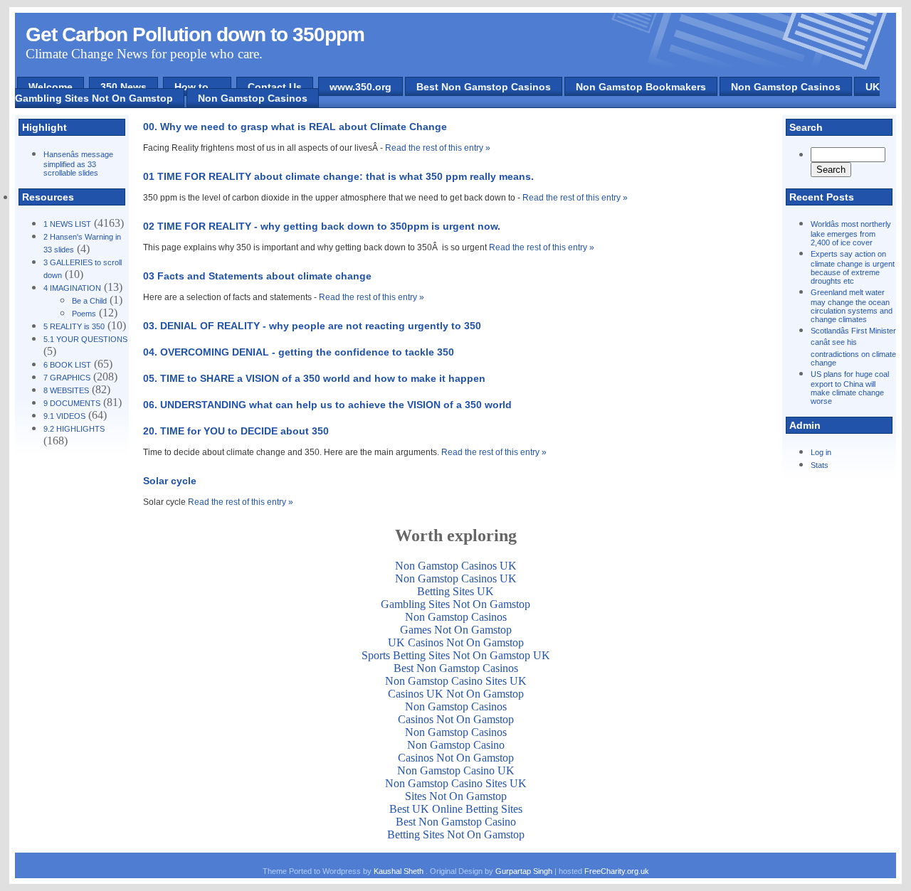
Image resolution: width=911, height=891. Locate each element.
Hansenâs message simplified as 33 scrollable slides (78, 163)
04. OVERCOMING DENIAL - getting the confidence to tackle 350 (298, 352)
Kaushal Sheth (400, 871)
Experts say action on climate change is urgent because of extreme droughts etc (853, 267)
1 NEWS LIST (67, 224)
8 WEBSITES (66, 390)
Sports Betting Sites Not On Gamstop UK (456, 655)
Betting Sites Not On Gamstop (456, 834)
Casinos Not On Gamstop (456, 719)
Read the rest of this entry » (437, 148)
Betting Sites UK (455, 591)
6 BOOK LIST (67, 365)
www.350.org (360, 86)
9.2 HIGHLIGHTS (74, 429)
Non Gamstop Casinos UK (456, 566)
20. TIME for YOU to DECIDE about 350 (236, 431)
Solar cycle (169, 480)
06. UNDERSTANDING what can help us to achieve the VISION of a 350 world (327, 404)
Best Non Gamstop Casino (456, 822)
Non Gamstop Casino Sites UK (456, 681)
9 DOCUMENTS (71, 403)
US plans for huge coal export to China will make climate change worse (850, 387)
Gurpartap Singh (523, 871)
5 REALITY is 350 (74, 326)
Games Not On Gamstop (456, 630)
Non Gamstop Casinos (786, 86)
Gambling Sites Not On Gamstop (455, 604)
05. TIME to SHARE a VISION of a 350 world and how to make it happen (314, 378)
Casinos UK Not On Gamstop (456, 694)
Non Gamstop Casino (456, 745)
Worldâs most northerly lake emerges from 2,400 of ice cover (851, 233)
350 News (123, 86)
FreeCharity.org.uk (616, 871)
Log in (821, 452)
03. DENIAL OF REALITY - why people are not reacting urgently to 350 (312, 325)
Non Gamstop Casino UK (456, 770)
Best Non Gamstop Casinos (483, 86)
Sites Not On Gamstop (456, 796)
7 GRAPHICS (66, 377)
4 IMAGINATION (72, 288)
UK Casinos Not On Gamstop (456, 642)
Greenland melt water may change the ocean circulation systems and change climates (851, 306)
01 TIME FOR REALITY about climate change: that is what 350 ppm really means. (338, 176)
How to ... (197, 86)
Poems (84, 313)
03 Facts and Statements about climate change (257, 276)
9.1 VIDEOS (64, 416)
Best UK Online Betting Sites (455, 809)
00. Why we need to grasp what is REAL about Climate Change (295, 126)
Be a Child (89, 301)
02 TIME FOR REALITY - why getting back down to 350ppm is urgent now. (321, 226)
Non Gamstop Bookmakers (641, 86)
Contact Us (275, 86)
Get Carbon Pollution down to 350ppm (195, 34)
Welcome (50, 86)
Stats (819, 465)
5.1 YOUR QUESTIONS (85, 339)
